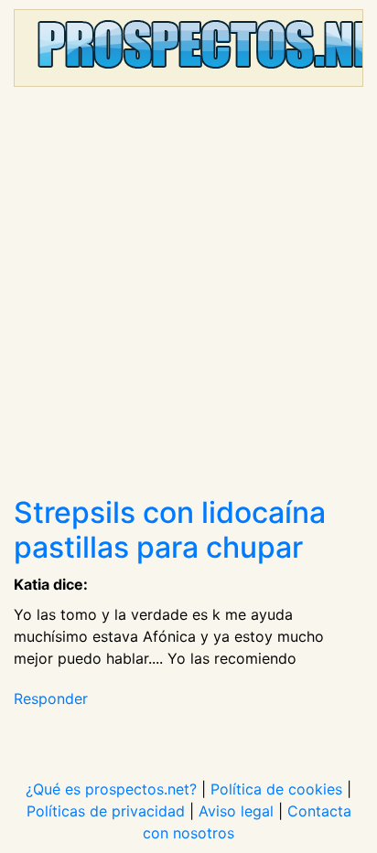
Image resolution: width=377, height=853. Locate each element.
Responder (51, 698)
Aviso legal (236, 811)
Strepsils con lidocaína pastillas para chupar (170, 530)
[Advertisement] (188, 298)
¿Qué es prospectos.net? (111, 789)
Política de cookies (276, 789)
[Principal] (188, 48)
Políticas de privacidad (106, 811)
